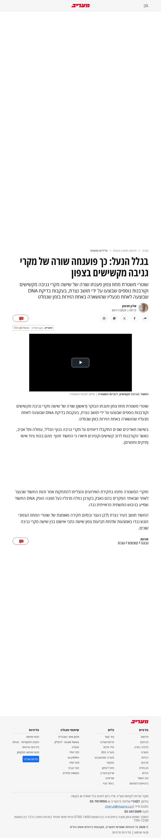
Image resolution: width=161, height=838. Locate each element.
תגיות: (144, 539)
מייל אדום (108, 747)
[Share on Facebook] (134, 318)
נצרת (121, 543)
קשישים (133, 543)
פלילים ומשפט (99, 250)
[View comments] (20, 318)
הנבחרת (143, 768)
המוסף (110, 762)
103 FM (74, 752)
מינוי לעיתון (108, 768)
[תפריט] (152, 6)
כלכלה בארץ (141, 747)
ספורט (144, 752)
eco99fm (73, 757)
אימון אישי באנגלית (68, 737)
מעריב (145, 250)
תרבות (144, 762)
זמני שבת (73, 768)
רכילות (144, 757)
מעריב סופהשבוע (104, 757)
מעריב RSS (107, 752)
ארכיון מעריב (107, 773)
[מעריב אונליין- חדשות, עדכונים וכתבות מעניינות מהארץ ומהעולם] (80, 5)
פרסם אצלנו (107, 742)
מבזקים (144, 742)
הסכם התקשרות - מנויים (26, 742)
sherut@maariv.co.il (119, 806)
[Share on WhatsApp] (114, 318)
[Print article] (104, 318)
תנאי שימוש (32, 737)
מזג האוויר (142, 778)
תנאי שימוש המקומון (28, 752)
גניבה (144, 543)
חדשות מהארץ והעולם (124, 250)
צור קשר (109, 737)
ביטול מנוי (108, 783)
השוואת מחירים (71, 773)
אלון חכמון (129, 306)
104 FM (74, 762)
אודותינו (109, 778)
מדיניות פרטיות (30, 747)
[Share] (144, 318)
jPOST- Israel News (66, 742)
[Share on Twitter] (124, 318)
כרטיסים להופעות (138, 783)
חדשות (144, 737)
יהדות (145, 773)
